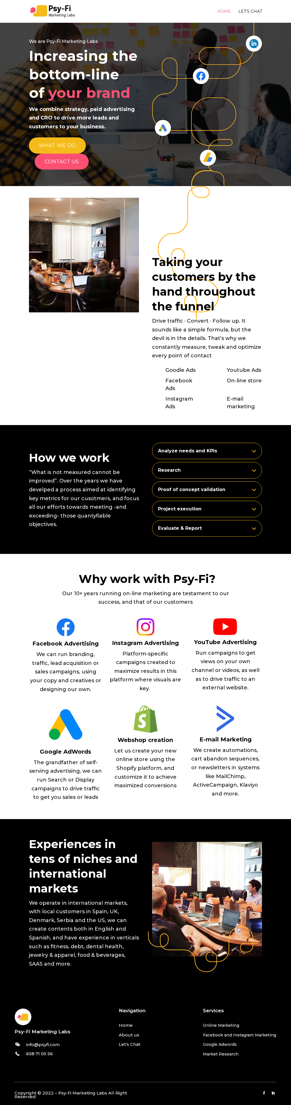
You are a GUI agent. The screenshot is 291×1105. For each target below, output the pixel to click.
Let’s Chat (129, 1044)
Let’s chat (250, 11)
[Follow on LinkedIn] (273, 1093)
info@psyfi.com (43, 1044)
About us (129, 1035)
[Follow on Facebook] (264, 1093)
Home (224, 11)
